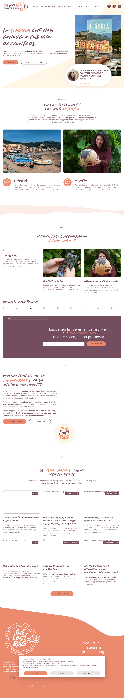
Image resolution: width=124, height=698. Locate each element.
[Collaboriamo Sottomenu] (73, 6)
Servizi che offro (14, 422)
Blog (88, 6)
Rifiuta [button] (62, 673)
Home (5, 676)
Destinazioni (47, 6)
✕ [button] (101, 658)
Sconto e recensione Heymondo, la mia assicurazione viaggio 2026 (101, 569)
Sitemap (66, 686)
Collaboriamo (64, 6)
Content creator (53, 281)
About (80, 6)
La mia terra (84, 83)
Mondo (80, 180)
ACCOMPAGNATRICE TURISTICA (101, 281)
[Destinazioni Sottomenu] (54, 6)
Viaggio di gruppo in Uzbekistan (56, 568)
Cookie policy (59, 686)
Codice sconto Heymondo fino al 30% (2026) (21, 519)
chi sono (10, 62)
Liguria (35, 6)
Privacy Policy (51, 686)
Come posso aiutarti (34, 62)
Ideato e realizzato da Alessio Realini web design (83, 686)
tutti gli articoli (62, 594)
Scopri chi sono (40, 422)
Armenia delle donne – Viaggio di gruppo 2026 (98, 519)
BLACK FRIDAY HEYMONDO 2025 (20, 566)
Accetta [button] (35, 673)
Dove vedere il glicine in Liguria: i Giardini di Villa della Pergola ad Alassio (59, 520)
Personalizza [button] (88, 673)
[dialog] (62, 666)
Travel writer (11, 255)
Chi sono (12, 677)
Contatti (97, 6)
